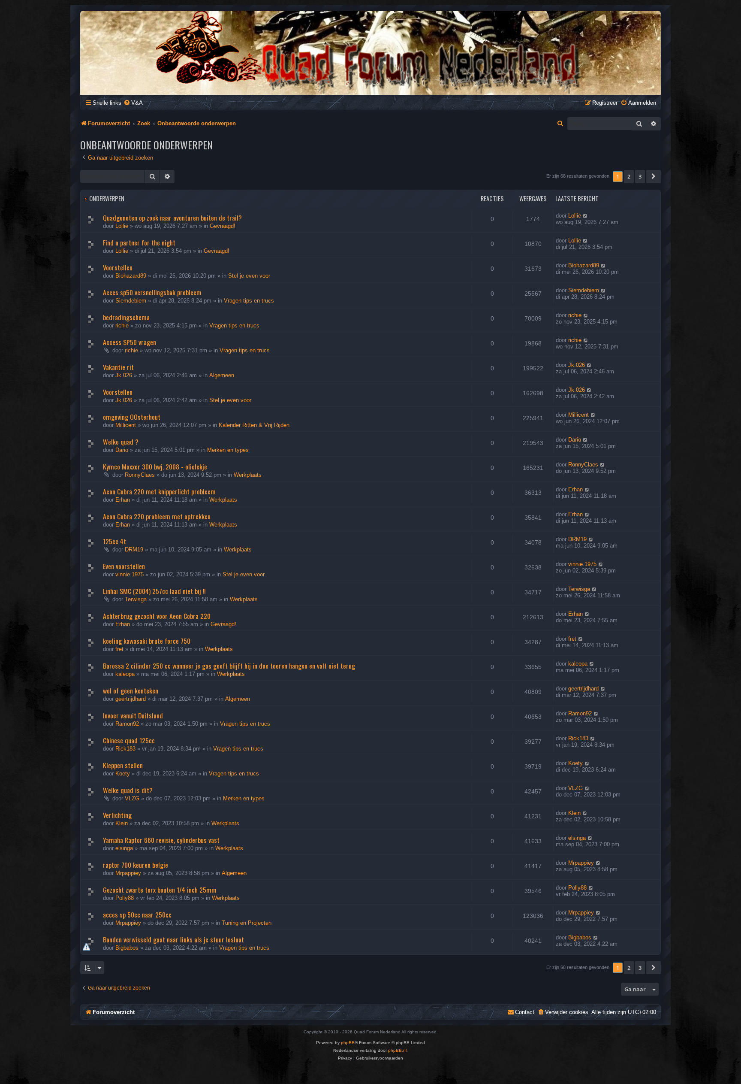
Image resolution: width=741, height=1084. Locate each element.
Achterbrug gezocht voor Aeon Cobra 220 (157, 616)
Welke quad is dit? (128, 790)
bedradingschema (126, 317)
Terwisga (136, 599)
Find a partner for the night (139, 242)
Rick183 (125, 748)
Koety (122, 773)
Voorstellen (118, 267)
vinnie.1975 (129, 574)
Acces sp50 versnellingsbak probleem (152, 292)
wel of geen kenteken (130, 690)
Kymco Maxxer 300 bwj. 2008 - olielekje (155, 466)
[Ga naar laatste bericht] (585, 215)
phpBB (348, 1042)
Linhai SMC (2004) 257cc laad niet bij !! (154, 591)
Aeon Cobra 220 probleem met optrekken (157, 516)
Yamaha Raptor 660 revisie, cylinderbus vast (161, 840)
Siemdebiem (130, 300)
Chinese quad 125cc (129, 740)
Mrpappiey (128, 873)
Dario (121, 450)
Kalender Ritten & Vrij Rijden (254, 425)
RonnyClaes (140, 475)
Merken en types (228, 450)
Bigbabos (127, 948)
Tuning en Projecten (246, 923)
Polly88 (124, 898)
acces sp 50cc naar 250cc (137, 914)
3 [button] (640, 176)
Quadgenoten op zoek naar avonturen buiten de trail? (172, 217)
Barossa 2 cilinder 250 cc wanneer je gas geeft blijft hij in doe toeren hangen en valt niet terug (229, 665)
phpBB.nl (397, 1050)
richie (122, 325)
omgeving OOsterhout (131, 417)
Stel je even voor (249, 276)
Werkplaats (248, 475)
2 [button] (628, 176)
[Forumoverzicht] (370, 52)
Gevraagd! (222, 226)
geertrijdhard (130, 699)
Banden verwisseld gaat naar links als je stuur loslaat (173, 939)
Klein (121, 823)
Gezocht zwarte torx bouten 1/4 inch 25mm (160, 889)
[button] (653, 176)
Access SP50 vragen (129, 342)
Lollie (121, 226)
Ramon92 (127, 724)
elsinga (124, 848)
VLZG (132, 798)
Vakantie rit (118, 367)
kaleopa (125, 674)
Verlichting (117, 815)
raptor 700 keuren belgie (135, 865)
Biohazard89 (130, 276)
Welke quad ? (121, 441)
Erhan (122, 500)
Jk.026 (123, 375)
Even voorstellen (124, 566)
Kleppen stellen (123, 765)
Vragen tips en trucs (249, 300)
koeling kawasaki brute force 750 (146, 641)
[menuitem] (133, 103)
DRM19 (134, 549)
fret (119, 649)
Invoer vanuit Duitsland (133, 715)
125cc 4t (114, 541)
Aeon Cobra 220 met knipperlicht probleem (159, 491)
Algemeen (221, 375)
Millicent (125, 425)
